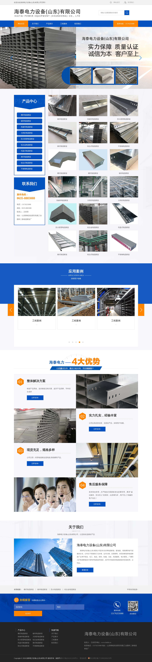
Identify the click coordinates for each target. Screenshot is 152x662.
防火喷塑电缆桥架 (24, 640)
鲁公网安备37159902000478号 (101, 658)
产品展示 (49, 24)
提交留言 (28, 613)
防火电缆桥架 (56, 589)
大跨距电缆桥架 (38, 636)
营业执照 (83, 658)
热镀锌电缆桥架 (23, 636)
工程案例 (63, 24)
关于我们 (35, 24)
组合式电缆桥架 (23, 646)
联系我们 (131, 2)
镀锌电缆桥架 (42, 589)
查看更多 (85, 570)
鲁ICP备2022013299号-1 (69, 658)
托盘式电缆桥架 (23, 643)
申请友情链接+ (132, 589)
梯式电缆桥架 (38, 643)
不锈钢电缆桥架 (38, 646)
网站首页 (117, 2)
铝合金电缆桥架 (70, 589)
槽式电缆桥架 (29, 589)
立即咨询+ (35, 398)
